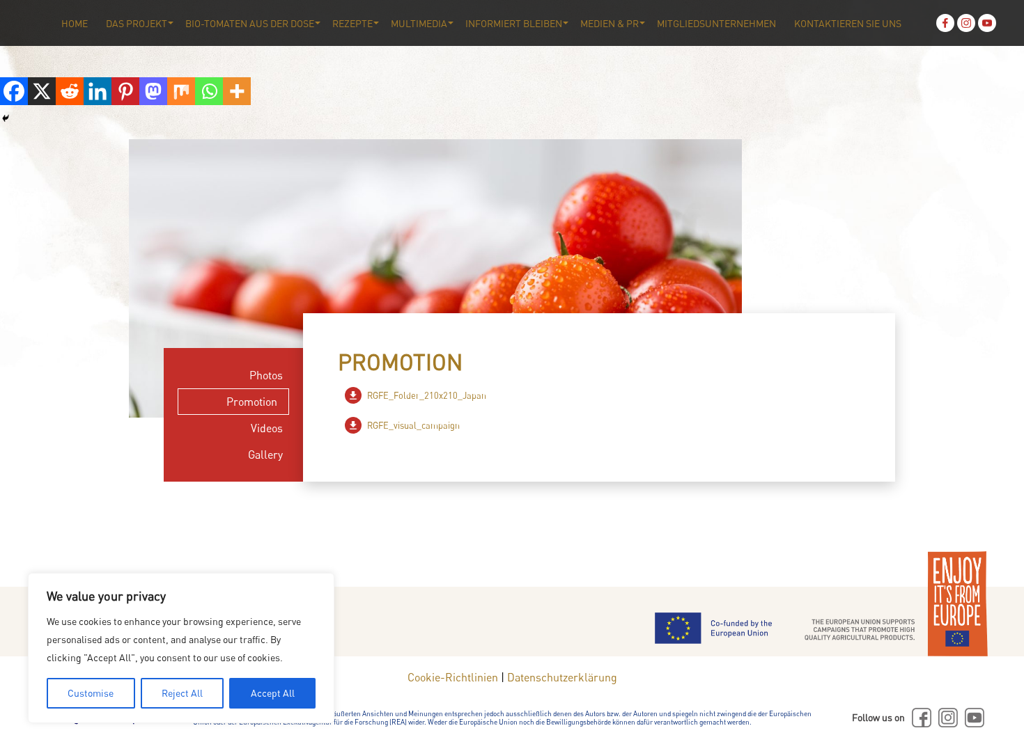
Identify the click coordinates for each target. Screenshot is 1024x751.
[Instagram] (966, 23)
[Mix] (181, 91)
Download (353, 395)
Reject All (182, 693)
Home (74, 23)
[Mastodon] (153, 91)
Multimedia (419, 23)
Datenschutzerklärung (562, 677)
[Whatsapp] (209, 91)
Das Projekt (136, 23)
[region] (181, 648)
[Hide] (5, 118)
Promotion (251, 402)
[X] (42, 91)
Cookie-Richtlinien (453, 677)
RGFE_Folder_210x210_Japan (426, 395)
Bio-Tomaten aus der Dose (249, 23)
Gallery (265, 454)
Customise (91, 693)
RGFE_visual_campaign (413, 425)
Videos (267, 428)
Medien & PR (609, 23)
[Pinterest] (125, 91)
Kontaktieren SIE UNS (847, 23)
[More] (237, 91)
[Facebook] (945, 23)
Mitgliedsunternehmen (716, 23)
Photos (266, 375)
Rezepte (352, 23)
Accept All (273, 693)
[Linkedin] (97, 91)
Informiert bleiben (513, 23)
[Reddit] (70, 91)
